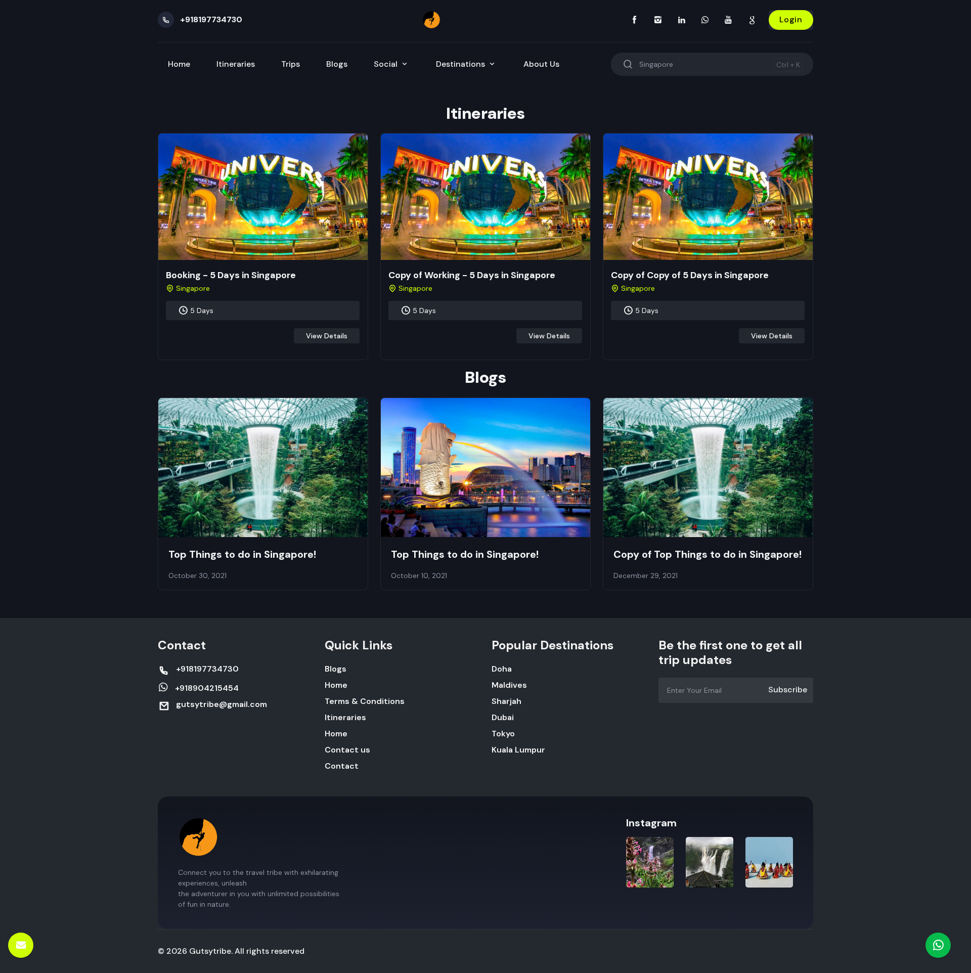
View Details (326, 335)
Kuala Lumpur (518, 749)
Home (179, 64)
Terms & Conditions (365, 701)
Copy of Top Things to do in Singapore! (707, 554)
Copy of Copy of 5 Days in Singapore (690, 275)
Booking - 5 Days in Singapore (231, 275)
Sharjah (506, 701)
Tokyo (503, 733)
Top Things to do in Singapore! (242, 554)
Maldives (509, 685)
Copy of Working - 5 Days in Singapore (471, 275)
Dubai (503, 717)
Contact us (347, 749)
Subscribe (787, 689)
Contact (342, 766)
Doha (502, 669)
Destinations (461, 64)
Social (387, 64)
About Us (541, 64)
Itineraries (235, 64)
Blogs (336, 64)
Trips (290, 64)
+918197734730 (211, 19)
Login (791, 19)
